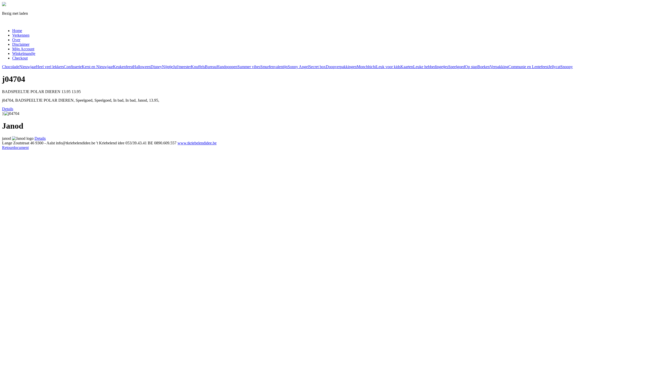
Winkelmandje (23, 53)
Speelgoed (456, 67)
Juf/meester (182, 67)
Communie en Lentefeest (528, 67)
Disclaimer (20, 44)
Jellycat (554, 67)
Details (7, 109)
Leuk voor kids (388, 67)
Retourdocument (15, 147)
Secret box (317, 67)
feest (129, 67)
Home (17, 30)
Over (16, 40)
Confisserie (73, 67)
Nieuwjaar (27, 67)
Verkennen (20, 35)
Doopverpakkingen (341, 67)
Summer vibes (248, 67)
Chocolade (10, 67)
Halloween (142, 67)
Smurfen (267, 67)
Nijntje (167, 67)
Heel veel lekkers (50, 67)
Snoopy (566, 67)
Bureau (211, 67)
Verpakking (499, 67)
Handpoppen (227, 67)
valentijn (281, 67)
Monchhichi (366, 67)
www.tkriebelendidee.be (197, 143)
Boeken (483, 67)
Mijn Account (23, 49)
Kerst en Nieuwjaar (97, 67)
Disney (156, 67)
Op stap (471, 67)
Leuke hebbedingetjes (430, 67)
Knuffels (198, 67)
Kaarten (406, 67)
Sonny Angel (298, 67)
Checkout (20, 58)
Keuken (119, 67)
